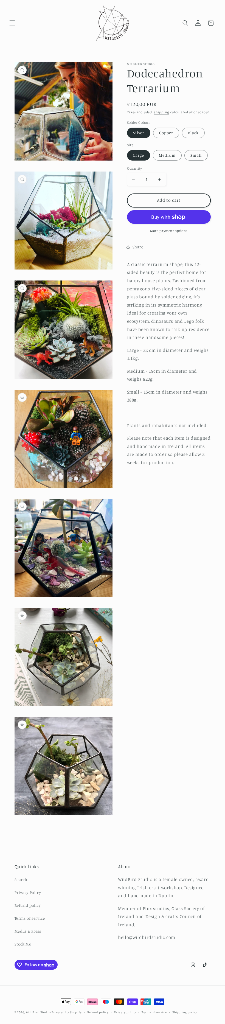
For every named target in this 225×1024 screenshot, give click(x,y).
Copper (166, 132)
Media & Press (28, 931)
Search (21, 879)
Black (193, 132)
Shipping (161, 112)
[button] (12, 23)
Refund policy (28, 905)
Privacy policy (125, 1012)
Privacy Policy (28, 892)
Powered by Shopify (66, 1012)
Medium (167, 155)
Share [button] (138, 247)
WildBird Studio (38, 1012)
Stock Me (23, 944)
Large (138, 155)
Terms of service (30, 918)
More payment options (168, 231)
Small (196, 155)
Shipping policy (184, 1012)
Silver (138, 132)
